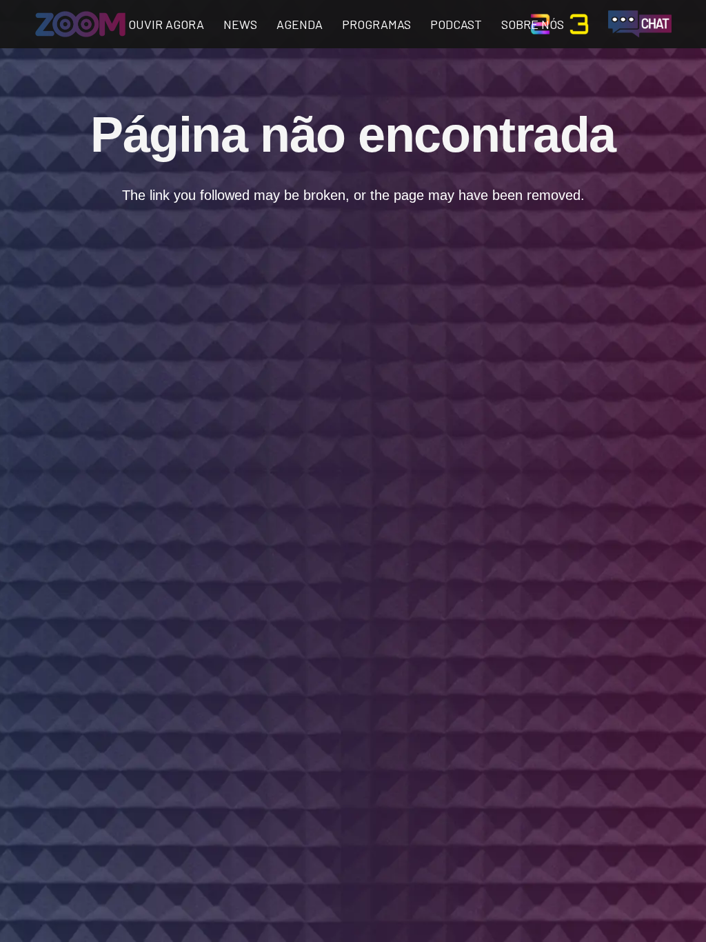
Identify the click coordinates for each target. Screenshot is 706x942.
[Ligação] (80, 24)
